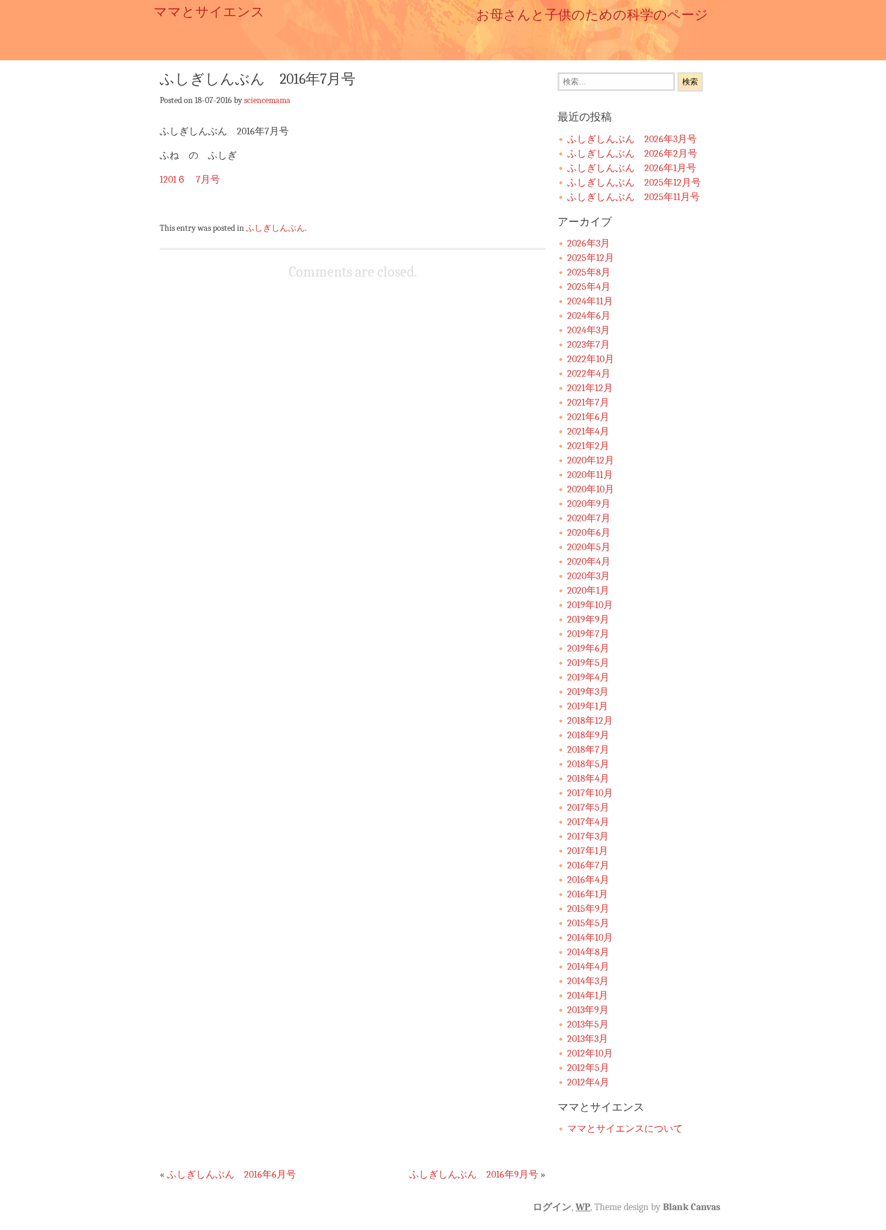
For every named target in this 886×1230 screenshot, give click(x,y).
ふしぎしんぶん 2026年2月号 (632, 153)
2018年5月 (588, 764)
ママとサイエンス (209, 12)
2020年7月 (589, 518)
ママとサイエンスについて (625, 1128)
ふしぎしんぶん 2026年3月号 (632, 139)
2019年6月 (588, 648)
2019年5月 (588, 662)
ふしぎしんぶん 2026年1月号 (631, 168)
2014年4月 (588, 966)
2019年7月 (588, 634)
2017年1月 (587, 851)
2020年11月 (590, 474)
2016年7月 (588, 865)
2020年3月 (588, 576)
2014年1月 (587, 995)
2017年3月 (588, 836)
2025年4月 (589, 286)
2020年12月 (590, 460)
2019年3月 (588, 691)
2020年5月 (589, 547)
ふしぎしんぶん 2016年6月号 (231, 1174)
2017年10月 (590, 793)
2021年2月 (588, 446)
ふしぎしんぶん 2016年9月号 (473, 1174)
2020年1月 (588, 590)
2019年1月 (587, 706)
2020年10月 (590, 489)
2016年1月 (587, 894)
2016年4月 (588, 879)
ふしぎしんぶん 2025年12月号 (634, 182)
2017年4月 (588, 822)
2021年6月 (588, 417)
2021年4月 (588, 431)
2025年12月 (590, 258)
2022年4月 (589, 373)
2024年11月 (590, 301)
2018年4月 (588, 778)
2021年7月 (588, 402)
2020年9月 (589, 503)
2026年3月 (588, 243)
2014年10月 (590, 937)
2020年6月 (589, 532)
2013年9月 (588, 1010)
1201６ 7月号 (195, 179)
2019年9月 (588, 619)
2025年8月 (589, 272)
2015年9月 (588, 908)
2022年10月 (590, 359)
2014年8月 (588, 952)
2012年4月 (588, 1082)
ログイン (552, 1207)
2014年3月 (588, 981)
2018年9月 (588, 735)
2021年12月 (590, 388)
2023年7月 (588, 344)
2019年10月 (590, 605)
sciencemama (267, 100)
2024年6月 (589, 315)
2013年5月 (588, 1024)
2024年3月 (588, 330)
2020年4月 (589, 561)
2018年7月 (588, 749)
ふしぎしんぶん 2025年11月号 (633, 197)
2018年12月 (590, 720)
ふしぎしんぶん (275, 228)
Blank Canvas (691, 1207)
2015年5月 (588, 923)
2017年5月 (588, 807)
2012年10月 (590, 1053)
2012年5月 (588, 1067)
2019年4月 (588, 677)
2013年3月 (587, 1039)
